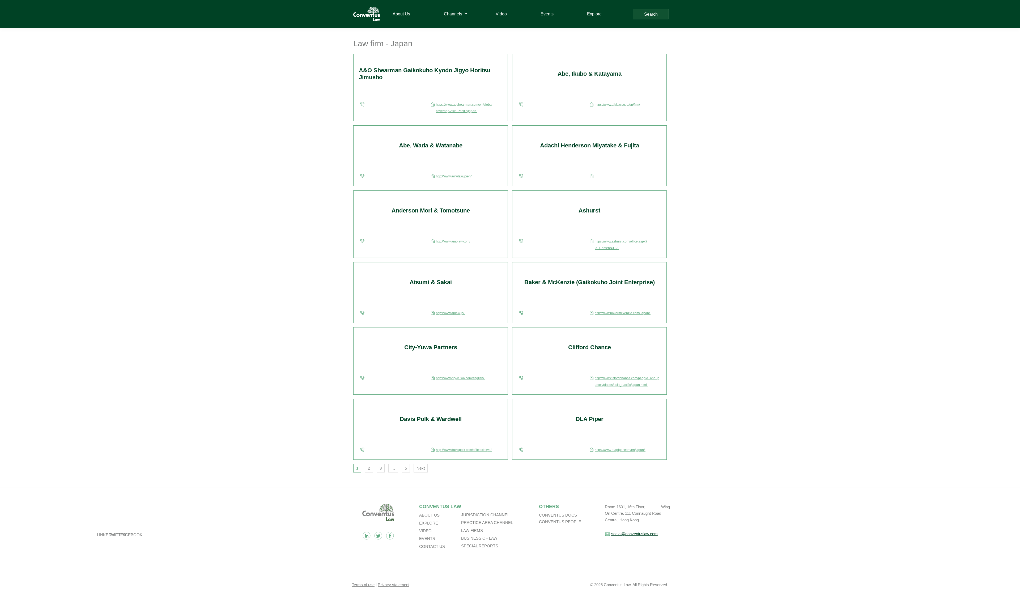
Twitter (378, 536)
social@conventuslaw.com (634, 533)
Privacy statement (393, 584)
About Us (429, 515)
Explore (428, 523)
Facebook (390, 536)
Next (420, 468)
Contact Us (432, 546)
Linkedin (367, 536)
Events (427, 538)
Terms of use (363, 584)
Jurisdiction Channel (485, 515)
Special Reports (479, 546)
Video (425, 531)
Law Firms (472, 530)
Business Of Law (479, 538)
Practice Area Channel (487, 522)
